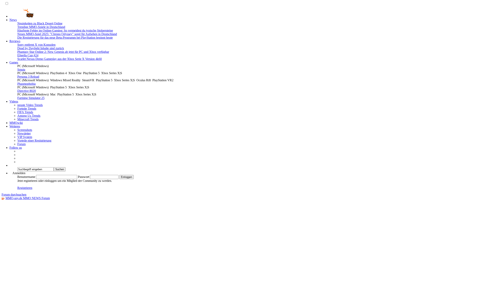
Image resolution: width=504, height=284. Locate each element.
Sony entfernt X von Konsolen (36, 44)
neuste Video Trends (30, 105)
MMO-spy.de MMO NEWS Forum (28, 198)
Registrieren (24, 188)
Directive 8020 (26, 90)
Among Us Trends (28, 115)
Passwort (83, 176)
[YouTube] (18, 161)
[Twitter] (18, 154)
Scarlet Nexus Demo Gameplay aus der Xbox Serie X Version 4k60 (59, 59)
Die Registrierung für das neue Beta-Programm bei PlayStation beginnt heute (65, 37)
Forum (21, 144)
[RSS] (18, 158)
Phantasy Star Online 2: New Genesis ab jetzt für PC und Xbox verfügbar (63, 51)
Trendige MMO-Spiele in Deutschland (41, 27)
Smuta (21, 69)
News (13, 19)
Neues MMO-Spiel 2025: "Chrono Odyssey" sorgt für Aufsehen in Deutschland (67, 34)
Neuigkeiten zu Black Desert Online (39, 23)
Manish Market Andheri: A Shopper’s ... (443, 275)
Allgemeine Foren (13, 270)
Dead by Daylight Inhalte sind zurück (40, 48)
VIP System (24, 137)
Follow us (15, 147)
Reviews (14, 41)
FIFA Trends (25, 112)
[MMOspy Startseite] (21, 16)
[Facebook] (18, 151)
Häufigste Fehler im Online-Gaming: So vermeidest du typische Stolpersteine (65, 30)
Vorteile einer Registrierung (34, 140)
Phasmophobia (26, 83)
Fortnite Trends (26, 108)
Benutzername (26, 176)
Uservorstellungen (24, 276)
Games (13, 62)
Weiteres (14, 126)
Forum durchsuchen (14, 194)
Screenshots (24, 130)
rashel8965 (446, 278)
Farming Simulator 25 (30, 98)
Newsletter (24, 133)
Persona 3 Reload (28, 76)
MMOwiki (16, 122)
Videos (13, 101)
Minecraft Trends (28, 119)
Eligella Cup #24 (27, 55)
